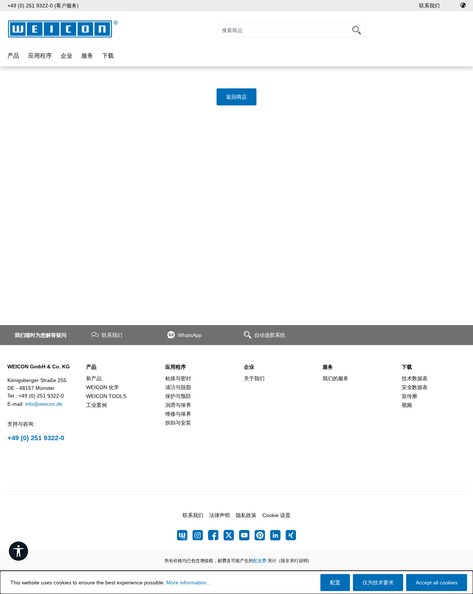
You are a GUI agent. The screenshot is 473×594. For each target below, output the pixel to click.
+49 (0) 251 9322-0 (35, 438)
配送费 (259, 560)
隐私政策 (246, 515)
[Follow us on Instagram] (200, 535)
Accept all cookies (436, 582)
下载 (407, 367)
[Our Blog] (185, 535)
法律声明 (219, 515)
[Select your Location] (463, 5)
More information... (188, 582)
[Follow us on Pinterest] (262, 535)
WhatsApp (190, 335)
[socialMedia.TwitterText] (231, 535)
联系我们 (429, 6)
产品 (91, 367)
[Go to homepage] (62, 29)
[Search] (357, 30)
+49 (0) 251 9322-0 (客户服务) (43, 6)
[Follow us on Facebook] (216, 535)
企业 (249, 367)
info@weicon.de (43, 404)
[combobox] (283, 30)
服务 (328, 367)
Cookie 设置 (276, 515)
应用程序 (175, 367)
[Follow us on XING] (291, 535)
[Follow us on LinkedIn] (278, 535)
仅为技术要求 (378, 582)
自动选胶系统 (269, 335)
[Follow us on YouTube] (247, 535)
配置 (335, 582)
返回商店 (236, 97)
